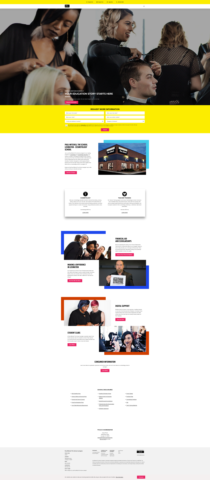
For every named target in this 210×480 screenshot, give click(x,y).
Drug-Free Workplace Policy (78, 402)
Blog (119, 451)
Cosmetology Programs (96, 452)
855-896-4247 (67, 466)
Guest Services (120, 450)
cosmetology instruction (83, 154)
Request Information (71, 102)
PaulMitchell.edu (141, 455)
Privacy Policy (83, 124)
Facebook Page (129, 396)
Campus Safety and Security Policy (79, 396)
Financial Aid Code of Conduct (78, 399)
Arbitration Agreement (103, 408)
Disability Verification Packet (105, 393)
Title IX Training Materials (131, 405)
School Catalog (129, 393)
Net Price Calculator (104, 455)
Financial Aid (103, 453)
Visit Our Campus (70, 172)
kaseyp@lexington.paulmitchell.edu (105, 437)
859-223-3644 (103, 439)
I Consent (141, 477)
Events (119, 453)
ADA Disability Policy (76, 393)
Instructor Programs (95, 453)
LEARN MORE (85, 212)
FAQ (127, 402)
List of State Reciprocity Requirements (80, 405)
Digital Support (112, 455)
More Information (119, 477)
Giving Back (111, 453)
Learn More (72, 344)
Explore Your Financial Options (124, 254)
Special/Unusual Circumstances (105, 401)
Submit (105, 129)
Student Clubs (112, 454)
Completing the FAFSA (104, 454)
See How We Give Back (75, 280)
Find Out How (120, 319)
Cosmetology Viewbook (131, 399)
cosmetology (73, 154)
